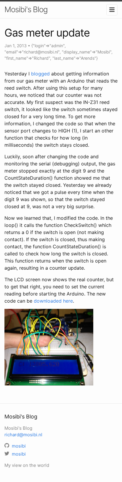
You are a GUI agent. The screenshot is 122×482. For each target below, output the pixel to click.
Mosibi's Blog (26, 9)
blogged (40, 74)
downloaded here (53, 301)
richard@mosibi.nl (23, 434)
